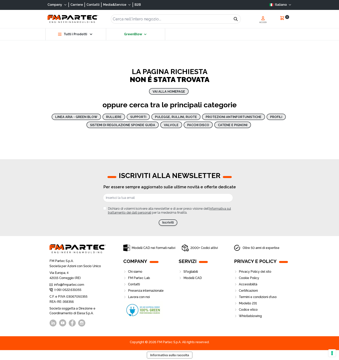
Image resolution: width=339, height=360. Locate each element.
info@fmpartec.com (69, 285)
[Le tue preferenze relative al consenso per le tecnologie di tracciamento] (332, 353)
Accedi (263, 22)
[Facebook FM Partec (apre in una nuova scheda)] (72, 323)
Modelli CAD (192, 278)
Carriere (76, 5)
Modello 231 (248, 303)
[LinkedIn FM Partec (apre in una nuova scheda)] (53, 323)
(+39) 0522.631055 (67, 290)
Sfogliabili (190, 271)
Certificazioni (248, 290)
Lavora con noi (139, 297)
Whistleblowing (250, 316)
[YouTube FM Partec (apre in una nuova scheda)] (62, 323)
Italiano (281, 5)
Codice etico (248, 309)
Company (54, 5)
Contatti (93, 5)
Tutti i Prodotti (75, 34)
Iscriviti (168, 222)
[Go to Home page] (72, 19)
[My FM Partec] (263, 18)
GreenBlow (133, 34)
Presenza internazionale (146, 290)
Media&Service (114, 5)
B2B (138, 5)
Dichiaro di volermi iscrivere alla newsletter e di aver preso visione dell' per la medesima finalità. (169, 210)
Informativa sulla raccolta (169, 355)
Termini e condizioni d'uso (258, 297)
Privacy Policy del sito (255, 271)
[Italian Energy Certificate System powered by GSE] (151, 310)
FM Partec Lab (139, 278)
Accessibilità (248, 284)
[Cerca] (235, 19)
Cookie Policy (249, 278)
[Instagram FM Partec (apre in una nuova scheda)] (81, 323)
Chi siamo (135, 271)
